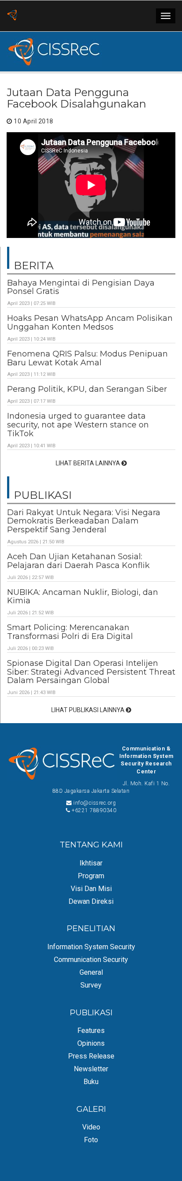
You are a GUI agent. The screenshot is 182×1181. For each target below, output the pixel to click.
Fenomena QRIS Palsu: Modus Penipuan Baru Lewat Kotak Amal (87, 358)
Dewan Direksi (91, 901)
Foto (91, 1140)
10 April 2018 (32, 121)
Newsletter (91, 1069)
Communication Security (91, 959)
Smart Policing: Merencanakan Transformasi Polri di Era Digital (70, 632)
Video (91, 1127)
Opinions (91, 1043)
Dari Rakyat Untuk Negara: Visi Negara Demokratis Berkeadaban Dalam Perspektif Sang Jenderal (83, 521)
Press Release (91, 1056)
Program (91, 876)
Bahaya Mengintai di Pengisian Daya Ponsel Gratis (81, 287)
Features (91, 1030)
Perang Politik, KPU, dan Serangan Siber (87, 389)
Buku (91, 1081)
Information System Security (91, 947)
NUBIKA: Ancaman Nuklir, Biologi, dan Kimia (82, 596)
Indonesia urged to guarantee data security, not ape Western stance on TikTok (78, 424)
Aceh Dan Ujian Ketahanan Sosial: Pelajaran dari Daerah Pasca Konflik (78, 561)
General (91, 972)
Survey (91, 985)
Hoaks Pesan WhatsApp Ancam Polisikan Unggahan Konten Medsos (90, 322)
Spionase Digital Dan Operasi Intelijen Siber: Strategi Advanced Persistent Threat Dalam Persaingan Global (91, 672)
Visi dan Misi (91, 888)
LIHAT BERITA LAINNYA (88, 463)
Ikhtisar (91, 863)
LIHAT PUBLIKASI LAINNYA (88, 709)
